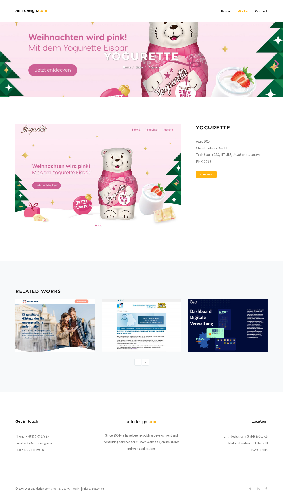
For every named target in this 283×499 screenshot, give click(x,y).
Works (243, 11)
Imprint (76, 489)
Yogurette (154, 67)
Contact (261, 11)
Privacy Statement (93, 489)
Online (206, 174)
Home (225, 11)
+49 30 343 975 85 (37, 436)
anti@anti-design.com (39, 443)
